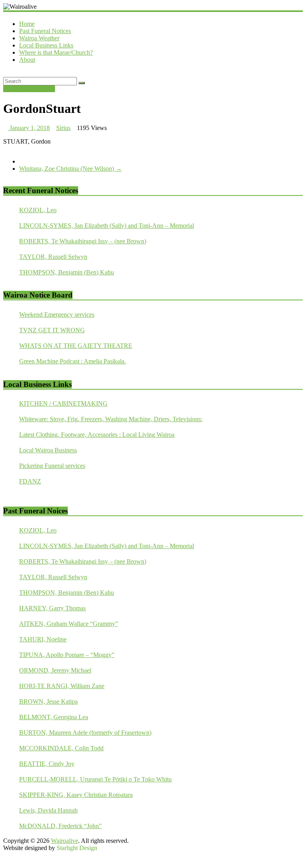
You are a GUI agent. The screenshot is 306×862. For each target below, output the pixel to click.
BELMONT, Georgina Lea (53, 717)
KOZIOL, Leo (38, 210)
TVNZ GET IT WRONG (52, 330)
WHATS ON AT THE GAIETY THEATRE (75, 345)
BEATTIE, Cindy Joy (47, 763)
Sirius (63, 127)
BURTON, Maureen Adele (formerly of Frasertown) (85, 732)
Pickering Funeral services (52, 465)
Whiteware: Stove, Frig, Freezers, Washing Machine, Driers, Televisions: (110, 419)
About (27, 59)
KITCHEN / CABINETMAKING (63, 403)
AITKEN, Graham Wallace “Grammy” (68, 623)
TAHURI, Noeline (43, 639)
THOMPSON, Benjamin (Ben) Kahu (66, 272)
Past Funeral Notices (45, 31)
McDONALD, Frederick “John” (60, 826)
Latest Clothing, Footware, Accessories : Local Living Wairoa (97, 434)
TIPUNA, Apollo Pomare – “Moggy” (66, 654)
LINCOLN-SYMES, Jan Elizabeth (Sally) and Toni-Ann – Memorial (106, 225)
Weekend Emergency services (56, 314)
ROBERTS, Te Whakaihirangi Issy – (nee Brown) (82, 241)
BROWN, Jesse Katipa (48, 701)
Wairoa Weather (39, 38)
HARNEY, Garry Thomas (52, 608)
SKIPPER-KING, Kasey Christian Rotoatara (76, 794)
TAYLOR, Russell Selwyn (53, 256)
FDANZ (30, 481)
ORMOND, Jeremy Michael (55, 670)
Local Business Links (46, 45)
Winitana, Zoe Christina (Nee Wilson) (70, 168)
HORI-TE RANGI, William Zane (61, 685)
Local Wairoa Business (48, 450)
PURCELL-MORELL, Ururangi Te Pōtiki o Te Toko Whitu (95, 779)
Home (27, 23)
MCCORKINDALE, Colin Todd (61, 748)
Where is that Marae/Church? (56, 52)
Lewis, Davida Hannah (48, 810)
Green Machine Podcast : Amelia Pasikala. (72, 361)
